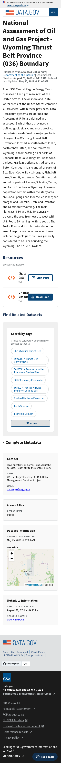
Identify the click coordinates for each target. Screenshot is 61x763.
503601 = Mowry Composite (28, 380)
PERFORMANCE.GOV (13, 655)
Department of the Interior (19, 75)
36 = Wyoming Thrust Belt (27, 351)
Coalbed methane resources (29, 398)
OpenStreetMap (34, 584)
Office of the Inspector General (21, 726)
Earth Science (21, 406)
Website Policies (38, 652)
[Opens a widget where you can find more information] (45, 757)
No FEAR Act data (13, 720)
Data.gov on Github (35, 655)
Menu (53, 12)
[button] (11, 553)
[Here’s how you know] (30, 4)
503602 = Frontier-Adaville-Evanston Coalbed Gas (28, 389)
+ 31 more (30, 423)
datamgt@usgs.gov (18, 489)
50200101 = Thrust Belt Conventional (26, 360)
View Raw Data (15, 619)
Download (42, 297)
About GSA (9, 703)
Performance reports (16, 732)
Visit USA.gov (12, 756)
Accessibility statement (17, 709)
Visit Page (43, 278)
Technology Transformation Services (27, 693)
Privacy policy (11, 738)
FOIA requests (12, 714)
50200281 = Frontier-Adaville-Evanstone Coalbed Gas (29, 371)
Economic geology (23, 413)
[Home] (22, 12)
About (5, 652)
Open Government (19, 652)
